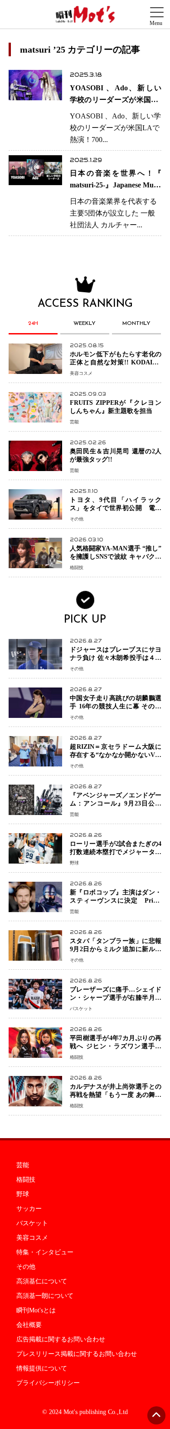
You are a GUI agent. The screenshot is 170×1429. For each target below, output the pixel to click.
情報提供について (41, 1368)
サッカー (29, 1209)
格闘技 (25, 1180)
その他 (25, 1267)
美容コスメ (32, 1238)
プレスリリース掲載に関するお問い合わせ (76, 1354)
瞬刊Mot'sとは (36, 1310)
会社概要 (29, 1325)
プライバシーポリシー (48, 1383)
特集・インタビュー (44, 1252)
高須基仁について (41, 1281)
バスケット (32, 1223)
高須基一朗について (44, 1296)
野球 (22, 1194)
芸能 (22, 1165)
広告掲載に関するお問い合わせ (60, 1339)
